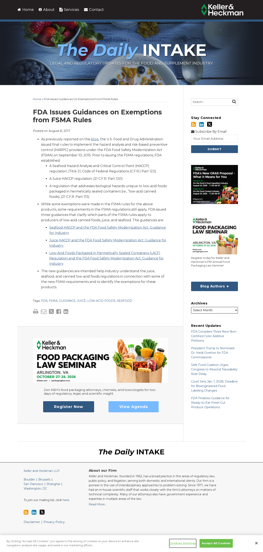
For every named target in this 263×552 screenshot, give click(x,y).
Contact (96, 9)
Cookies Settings (183, 543)
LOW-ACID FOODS (101, 301)
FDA (44, 301)
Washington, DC (35, 488)
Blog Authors (208, 285)
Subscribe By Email (210, 132)
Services (71, 9)
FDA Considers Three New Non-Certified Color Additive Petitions (214, 336)
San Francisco (33, 484)
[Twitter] (209, 124)
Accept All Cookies (216, 543)
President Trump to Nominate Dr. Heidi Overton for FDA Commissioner (213, 352)
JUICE (81, 301)
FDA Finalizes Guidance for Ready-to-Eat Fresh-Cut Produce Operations (210, 402)
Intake (131, 50)
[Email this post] (43, 311)
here (66, 500)
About (48, 9)
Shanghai (53, 484)
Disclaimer (32, 522)
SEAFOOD (124, 301)
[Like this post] (58, 311)
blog (95, 139)
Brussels (44, 479)
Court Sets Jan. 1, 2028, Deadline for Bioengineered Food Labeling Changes (214, 386)
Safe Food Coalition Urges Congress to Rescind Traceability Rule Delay (214, 369)
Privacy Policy (54, 522)
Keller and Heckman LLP (42, 471)
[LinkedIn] (201, 124)
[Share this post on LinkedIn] (65, 311)
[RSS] (193, 124)
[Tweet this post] (51, 311)
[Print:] (35, 311)
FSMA (53, 301)
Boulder (29, 479)
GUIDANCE (67, 301)
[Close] (256, 543)
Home (27, 9)
